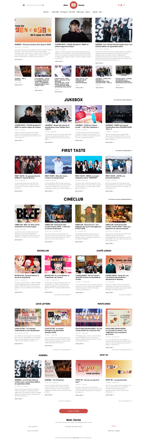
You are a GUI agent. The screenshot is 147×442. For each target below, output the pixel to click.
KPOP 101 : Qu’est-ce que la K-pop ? (88, 381)
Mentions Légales (114, 431)
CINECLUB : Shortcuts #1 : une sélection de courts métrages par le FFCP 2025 (88, 227)
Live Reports (64, 12)
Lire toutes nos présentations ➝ (124, 150)
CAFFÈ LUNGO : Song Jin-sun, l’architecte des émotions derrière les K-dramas (117, 277)
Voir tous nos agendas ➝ (65, 401)
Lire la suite (19, 59)
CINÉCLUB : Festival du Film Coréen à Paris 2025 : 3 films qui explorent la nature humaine (118, 227)
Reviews (45, 12)
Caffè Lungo (80, 12)
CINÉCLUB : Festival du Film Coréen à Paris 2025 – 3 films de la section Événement (57, 227)
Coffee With (55, 12)
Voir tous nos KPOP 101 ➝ (125, 401)
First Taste (72, 12)
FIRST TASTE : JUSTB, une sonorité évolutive (115, 177)
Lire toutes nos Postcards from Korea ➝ (122, 349)
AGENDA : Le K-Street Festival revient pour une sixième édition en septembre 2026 (113, 45)
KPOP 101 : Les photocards (116, 380)
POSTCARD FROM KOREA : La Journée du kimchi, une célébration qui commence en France (116, 331)
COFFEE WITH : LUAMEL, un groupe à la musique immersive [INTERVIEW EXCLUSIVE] (124, 81)
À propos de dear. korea (73, 426)
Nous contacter (33, 431)
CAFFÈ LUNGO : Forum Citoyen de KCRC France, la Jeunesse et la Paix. (88, 277)
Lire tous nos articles (73, 411)
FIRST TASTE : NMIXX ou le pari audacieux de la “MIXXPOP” (87, 177)
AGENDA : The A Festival (20, 79)
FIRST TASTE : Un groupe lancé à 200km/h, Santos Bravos (81, 81)
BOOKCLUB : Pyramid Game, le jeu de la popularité (27, 276)
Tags (100, 12)
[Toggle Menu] (24, 5)
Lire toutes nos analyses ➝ (125, 295)
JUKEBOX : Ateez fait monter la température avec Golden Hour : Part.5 (104, 81)
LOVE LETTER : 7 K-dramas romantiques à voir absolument (27, 330)
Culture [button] (87, 12)
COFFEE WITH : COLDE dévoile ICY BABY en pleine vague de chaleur (72, 45)
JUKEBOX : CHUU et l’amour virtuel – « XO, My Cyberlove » (87, 126)
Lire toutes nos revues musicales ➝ (123, 100)
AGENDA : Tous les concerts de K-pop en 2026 (33, 44)
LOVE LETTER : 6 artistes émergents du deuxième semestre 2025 (54, 330)
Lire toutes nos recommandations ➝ (62, 349)
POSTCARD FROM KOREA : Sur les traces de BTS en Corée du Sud (89, 330)
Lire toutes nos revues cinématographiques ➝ (120, 199)
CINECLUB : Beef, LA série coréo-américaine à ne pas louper (27, 226)
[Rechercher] (42, 5)
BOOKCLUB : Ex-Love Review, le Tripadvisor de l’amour (57, 276)
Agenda (95, 12)
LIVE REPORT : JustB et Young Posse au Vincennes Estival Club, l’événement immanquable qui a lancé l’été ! (42, 82)
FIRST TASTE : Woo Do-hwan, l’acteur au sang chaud (56, 177)
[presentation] (33, 30)
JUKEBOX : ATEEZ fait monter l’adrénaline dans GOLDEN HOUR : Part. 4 (118, 127)
